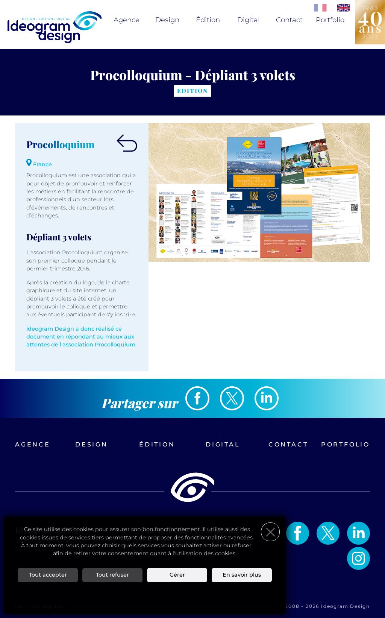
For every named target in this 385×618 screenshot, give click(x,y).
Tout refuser (112, 574)
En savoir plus (242, 574)
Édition (208, 20)
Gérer (177, 574)
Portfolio (330, 20)
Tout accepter (48, 574)
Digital (248, 20)
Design (167, 20)
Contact (289, 20)
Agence (126, 20)
